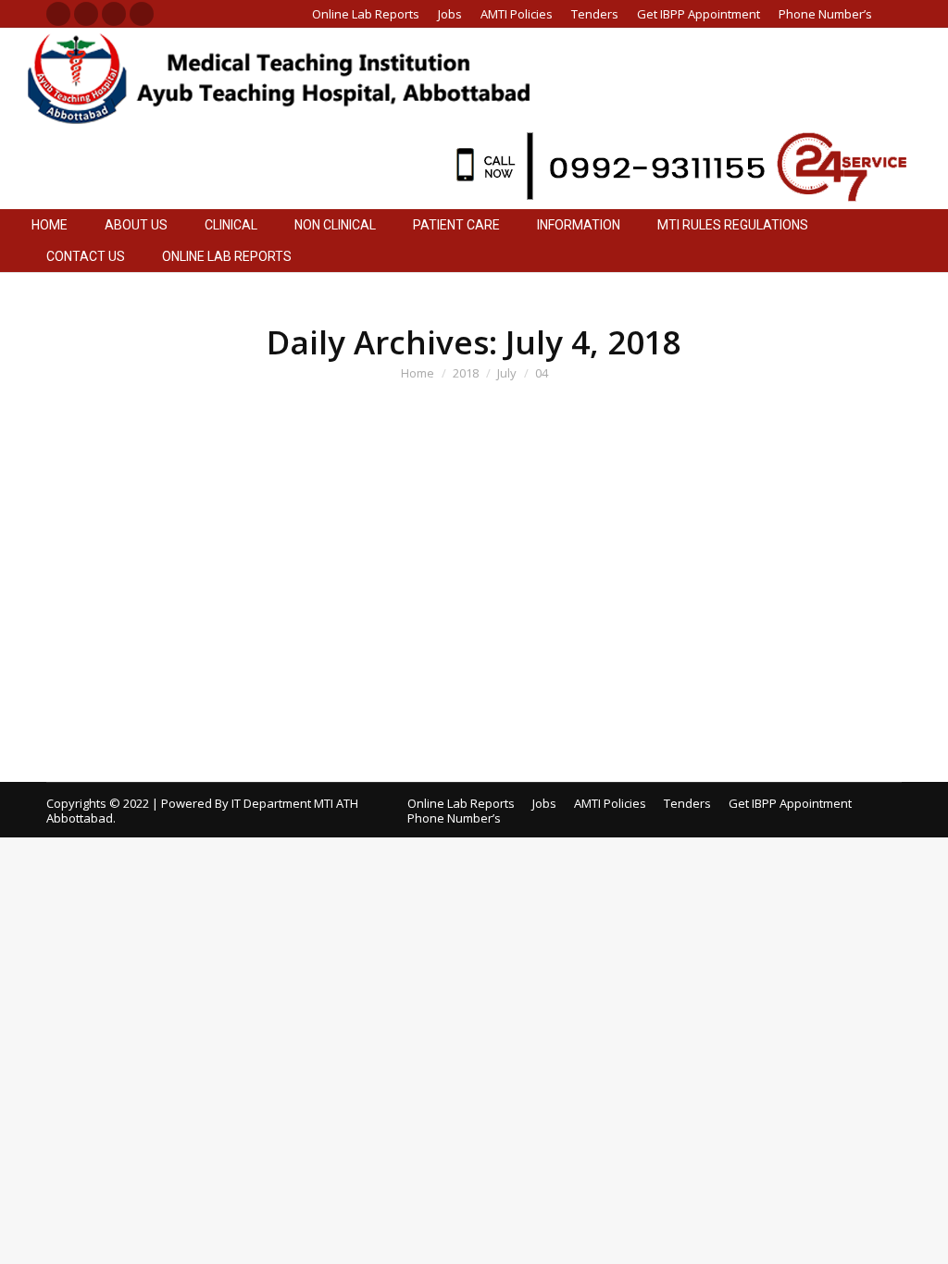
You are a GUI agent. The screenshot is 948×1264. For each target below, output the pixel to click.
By (145, 513)
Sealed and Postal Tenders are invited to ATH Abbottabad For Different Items (373, 625)
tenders (91, 513)
